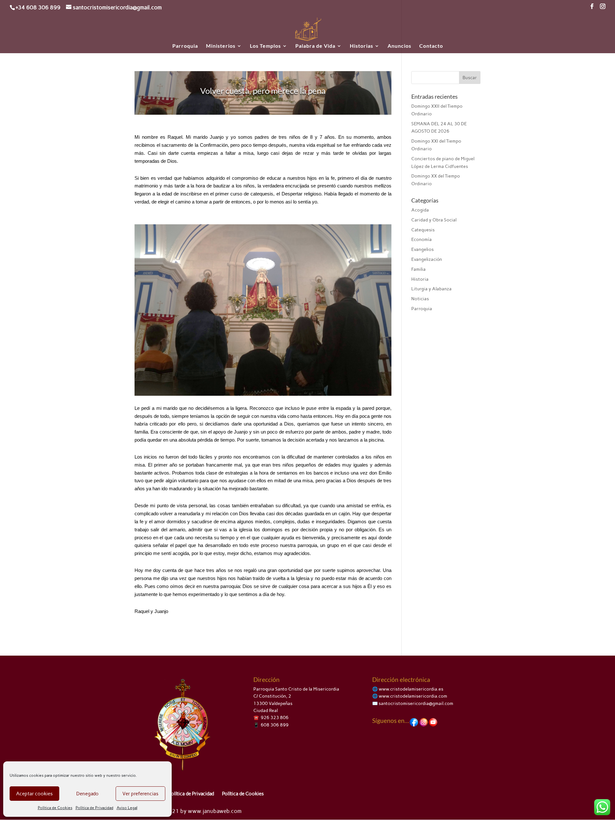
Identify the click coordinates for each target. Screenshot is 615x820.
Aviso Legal (127, 808)
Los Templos (265, 46)
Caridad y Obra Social (433, 220)
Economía (421, 239)
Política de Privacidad (94, 808)
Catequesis (423, 230)
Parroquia (185, 46)
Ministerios (220, 46)
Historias (361, 46)
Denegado (87, 794)
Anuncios (399, 46)
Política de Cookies (55, 808)
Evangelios (422, 249)
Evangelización (426, 259)
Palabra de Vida (315, 46)
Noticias (420, 299)
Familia (418, 269)
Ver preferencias (140, 794)
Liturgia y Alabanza (431, 289)
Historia (420, 279)
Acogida (420, 210)
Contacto (431, 46)
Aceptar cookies (34, 794)
